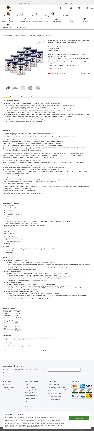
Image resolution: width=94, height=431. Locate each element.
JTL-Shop (86, 429)
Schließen (73, 423)
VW (26, 401)
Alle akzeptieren (79, 418)
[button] (71, 8)
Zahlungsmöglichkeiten (9, 387)
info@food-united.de (24, 3)
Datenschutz (28, 407)
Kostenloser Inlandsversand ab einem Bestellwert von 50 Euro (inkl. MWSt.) (58, 389)
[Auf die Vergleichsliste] (39, 42)
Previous (4, 88)
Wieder (27, 404)
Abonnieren (86, 370)
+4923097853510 (83, 1)
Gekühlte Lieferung (53, 384)
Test (26, 384)
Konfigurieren (84, 423)
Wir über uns (6, 384)
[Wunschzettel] (79, 8)
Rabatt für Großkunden (54, 393)
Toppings (56, 48)
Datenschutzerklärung (35, 426)
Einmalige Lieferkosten (47, 1)
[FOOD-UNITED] (7, 8)
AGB (26, 409)
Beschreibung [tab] (7, 96)
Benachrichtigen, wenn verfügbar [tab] (23, 96)
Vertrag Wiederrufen (10, 1)
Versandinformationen (9, 390)
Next (42, 88)
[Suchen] (60, 8)
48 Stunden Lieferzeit (65, 1)
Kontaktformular (70, 3)
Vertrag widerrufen (74, 429)
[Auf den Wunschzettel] (42, 42)
